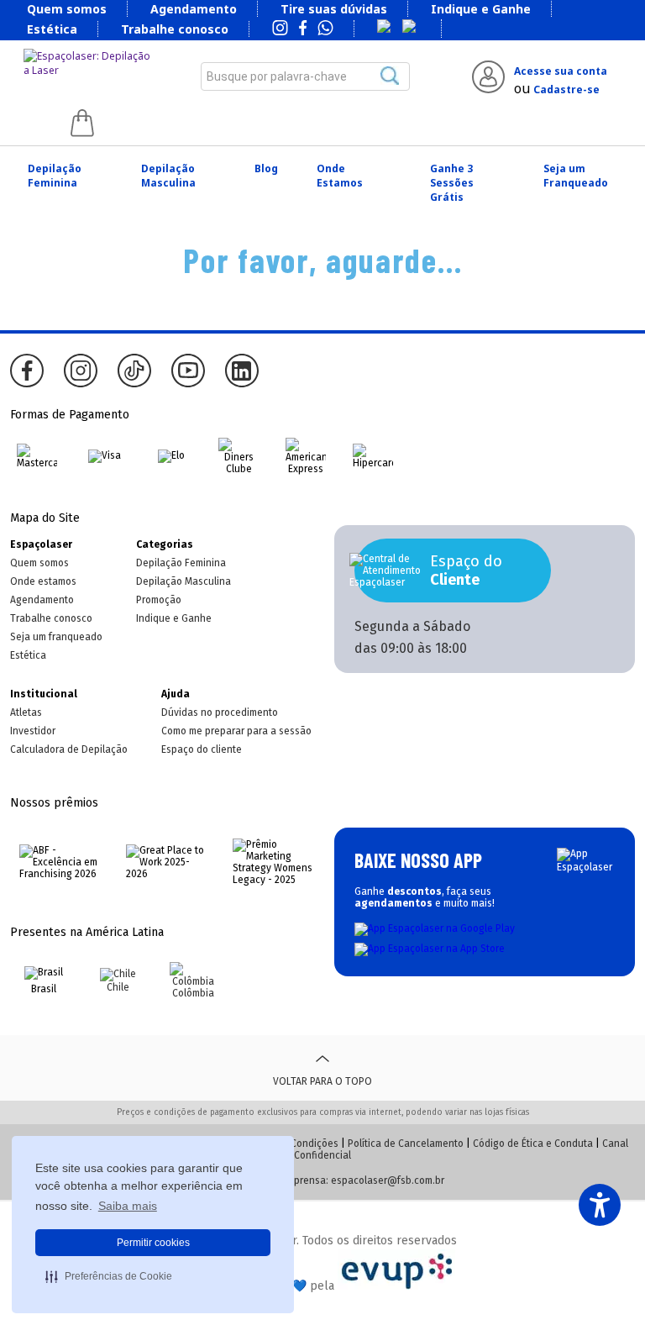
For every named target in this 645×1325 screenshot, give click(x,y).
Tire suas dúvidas (334, 9)
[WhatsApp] (325, 29)
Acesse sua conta (560, 71)
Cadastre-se (566, 89)
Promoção (158, 600)
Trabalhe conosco (174, 29)
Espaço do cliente (201, 749)
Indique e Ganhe (481, 9)
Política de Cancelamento (406, 1143)
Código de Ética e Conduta (533, 1143)
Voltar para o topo (322, 1081)
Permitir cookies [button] (153, 1243)
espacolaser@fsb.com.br (387, 1180)
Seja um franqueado (56, 637)
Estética (52, 29)
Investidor (32, 731)
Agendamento (193, 9)
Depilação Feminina (54, 175)
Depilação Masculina (168, 175)
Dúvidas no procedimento (219, 712)
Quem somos (67, 9)
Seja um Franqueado (575, 175)
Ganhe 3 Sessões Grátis (452, 182)
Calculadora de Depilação (69, 749)
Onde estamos (43, 581)
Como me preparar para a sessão (236, 731)
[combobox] (305, 76)
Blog (266, 168)
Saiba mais (127, 1205)
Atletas (26, 712)
